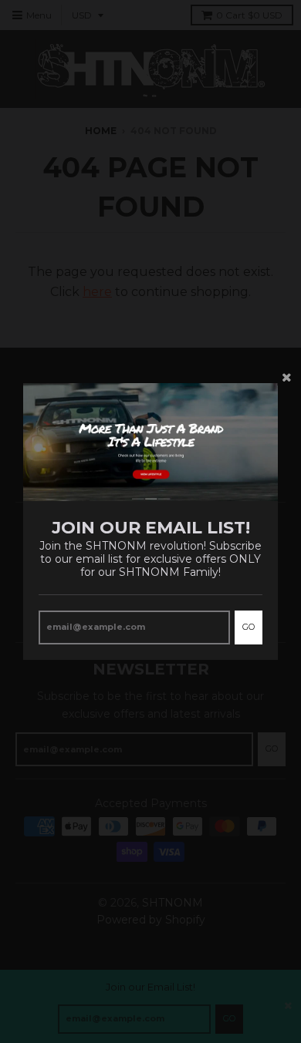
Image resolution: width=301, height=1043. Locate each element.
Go (248, 626)
